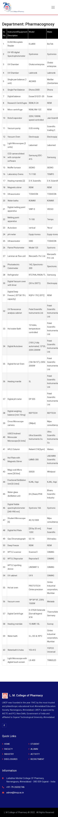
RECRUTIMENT (37, 759)
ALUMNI (34, 749)
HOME (7, 744)
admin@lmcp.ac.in (15, 792)
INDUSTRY (9, 754)
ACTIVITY (35, 754)
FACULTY (8, 749)
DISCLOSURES (10, 759)
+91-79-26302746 (15, 787)
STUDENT (35, 744)
